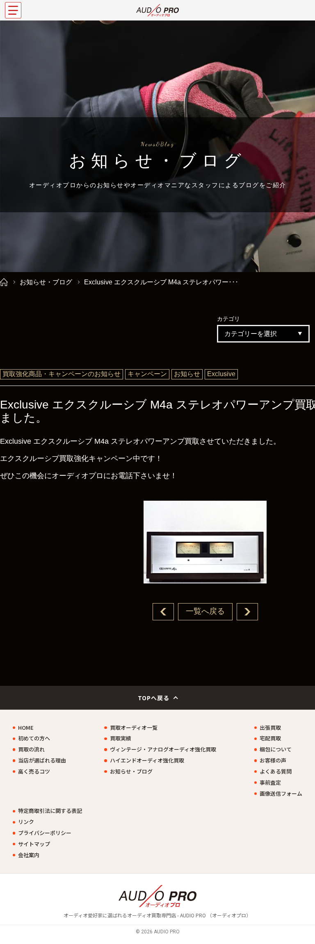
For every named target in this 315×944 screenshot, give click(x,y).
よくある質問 (276, 771)
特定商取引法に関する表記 (50, 811)
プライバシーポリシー (44, 833)
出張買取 (270, 727)
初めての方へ (34, 738)
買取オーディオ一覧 (134, 727)
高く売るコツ (34, 771)
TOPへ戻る (154, 698)
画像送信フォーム (281, 793)
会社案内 (28, 855)
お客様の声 (273, 760)
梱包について (276, 749)
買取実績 (120, 738)
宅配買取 (270, 738)
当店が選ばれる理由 (42, 760)
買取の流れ (31, 749)
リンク (26, 822)
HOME (26, 727)
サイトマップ (34, 844)
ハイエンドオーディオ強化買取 (147, 760)
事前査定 (270, 782)
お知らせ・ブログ (46, 282)
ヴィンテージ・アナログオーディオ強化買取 (163, 749)
